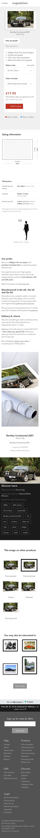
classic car (25, 522)
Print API (5, 823)
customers (34, 310)
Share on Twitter (28, 117)
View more (20, 686)
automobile (21, 511)
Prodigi (12, 823)
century (14, 522)
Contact (7, 744)
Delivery (5, 329)
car (28, 516)
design (24, 527)
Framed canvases (28, 753)
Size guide (30, 65)
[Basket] (36, 3)
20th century (17, 505)
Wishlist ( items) (10, 778)
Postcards (25, 756)
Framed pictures (27, 747)
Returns (7, 759)
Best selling (25, 772)
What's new (25, 762)
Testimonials (8, 750)
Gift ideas (7, 775)
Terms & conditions (11, 797)
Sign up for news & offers (20, 718)
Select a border (12, 78)
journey (6, 533)
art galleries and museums (23, 303)
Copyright (8, 809)
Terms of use (9, 803)
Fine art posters (27, 744)
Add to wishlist (12, 117)
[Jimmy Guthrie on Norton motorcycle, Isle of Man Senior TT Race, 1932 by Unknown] (10, 645)
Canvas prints (26, 750)
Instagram (25, 787)
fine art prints (24, 284)
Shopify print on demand (10, 831)
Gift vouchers (9, 772)
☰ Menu (5, 3)
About (6, 747)
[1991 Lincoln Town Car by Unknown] (10, 668)
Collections (25, 781)
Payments (7, 753)
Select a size (20, 65)
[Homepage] (20, 3)
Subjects (24, 775)
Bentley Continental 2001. (12, 516)
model (25, 533)
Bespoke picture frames (20, 826)
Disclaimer (8, 812)
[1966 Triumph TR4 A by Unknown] (29, 645)
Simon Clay (20, 34)
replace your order (21, 341)
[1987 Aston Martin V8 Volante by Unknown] (29, 665)
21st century (7, 511)
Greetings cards (27, 759)
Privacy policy (9, 800)
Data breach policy (11, 806)
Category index (27, 784)
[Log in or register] (33, 3)
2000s (5, 505)
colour (14, 527)
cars (4, 522)
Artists (23, 778)
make (16, 533)
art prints (28, 60)
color (5, 527)
